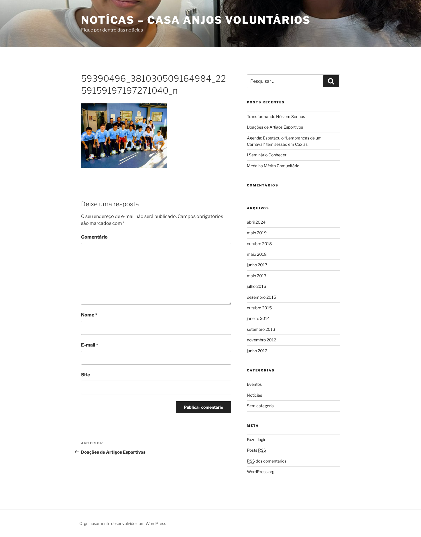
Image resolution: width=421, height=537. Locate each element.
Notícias (254, 395)
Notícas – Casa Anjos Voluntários (196, 20)
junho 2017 (257, 264)
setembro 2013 (261, 329)
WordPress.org (260, 471)
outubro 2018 (259, 243)
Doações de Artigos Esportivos (275, 127)
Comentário (94, 237)
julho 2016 (256, 286)
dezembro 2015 (261, 297)
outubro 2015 (259, 307)
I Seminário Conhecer (266, 154)
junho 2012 (257, 350)
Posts (256, 450)
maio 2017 (256, 275)
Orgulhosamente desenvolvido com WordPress (122, 523)
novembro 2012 (261, 339)
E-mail (89, 345)
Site (85, 374)
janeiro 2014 (258, 318)
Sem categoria (260, 405)
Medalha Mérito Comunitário (273, 165)
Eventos (254, 384)
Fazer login (256, 439)
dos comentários (266, 461)
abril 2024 (256, 222)
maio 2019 (257, 232)
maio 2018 (257, 254)
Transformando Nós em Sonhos (276, 116)
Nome (89, 315)
